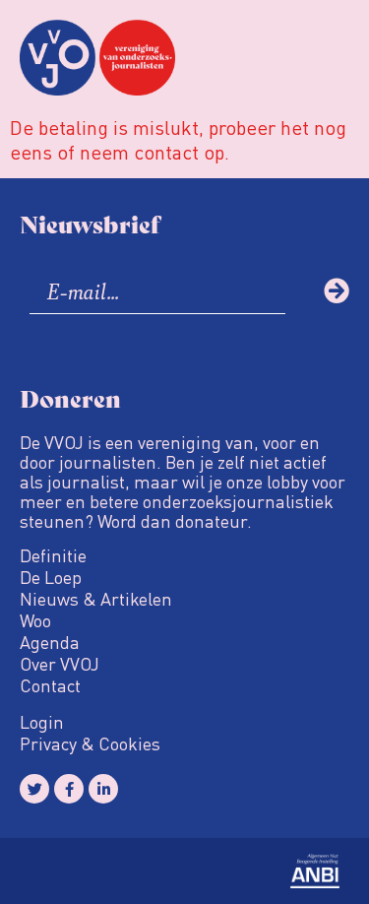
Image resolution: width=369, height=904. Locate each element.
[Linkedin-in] (103, 789)
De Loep (51, 577)
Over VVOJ (59, 664)
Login (42, 722)
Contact (50, 685)
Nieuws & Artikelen (96, 599)
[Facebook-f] (69, 789)
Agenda (50, 642)
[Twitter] (34, 789)
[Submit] (336, 290)
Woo (35, 620)
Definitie (53, 555)
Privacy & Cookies (90, 743)
